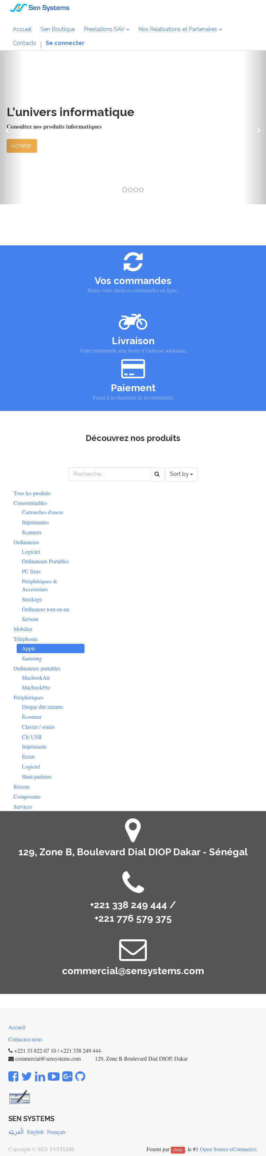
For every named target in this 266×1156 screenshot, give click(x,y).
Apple (28, 648)
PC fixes (31, 571)
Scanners (32, 532)
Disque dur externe (42, 706)
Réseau (21, 786)
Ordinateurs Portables (45, 561)
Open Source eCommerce (228, 1149)
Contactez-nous (25, 1039)
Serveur (30, 618)
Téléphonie (26, 638)
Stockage (32, 599)
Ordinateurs (26, 542)
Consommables (30, 502)
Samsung (32, 658)
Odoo (178, 1149)
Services (23, 806)
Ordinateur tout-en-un (45, 609)
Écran (28, 756)
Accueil (16, 1027)
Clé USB (32, 736)
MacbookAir (36, 677)
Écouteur (32, 716)
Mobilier (23, 628)
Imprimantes (35, 522)
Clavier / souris (38, 726)
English (35, 1131)
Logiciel (31, 551)
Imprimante (34, 746)
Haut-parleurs (37, 776)
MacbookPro (36, 687)
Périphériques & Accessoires (39, 585)
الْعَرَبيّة (16, 1131)
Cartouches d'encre (42, 512)
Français (56, 1131)
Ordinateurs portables (37, 668)
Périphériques (28, 697)
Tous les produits (32, 493)
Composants (27, 796)
